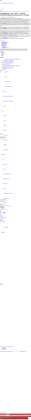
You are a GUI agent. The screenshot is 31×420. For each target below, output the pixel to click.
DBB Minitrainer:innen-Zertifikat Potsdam (9, 60)
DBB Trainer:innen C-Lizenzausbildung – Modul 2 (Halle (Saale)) (12, 65)
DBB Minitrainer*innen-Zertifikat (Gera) (9, 61)
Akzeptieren (7, 414)
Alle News (3, 53)
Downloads (1, 216)
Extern (2, 55)
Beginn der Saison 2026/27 (6, 64)
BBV (2, 54)
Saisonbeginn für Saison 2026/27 (7, 68)
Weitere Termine (4, 69)
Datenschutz (1, 219)
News (0, 10)
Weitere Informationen (3, 414)
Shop (0, 213)
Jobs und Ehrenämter (2, 212)
